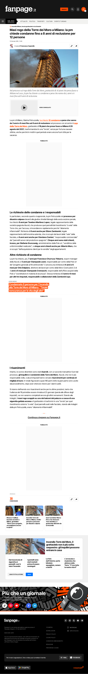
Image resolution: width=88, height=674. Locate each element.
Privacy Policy (51, 634)
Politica (32, 21)
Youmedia (49, 627)
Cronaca (12, 494)
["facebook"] (28, 605)
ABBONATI (64, 9)
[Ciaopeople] (78, 668)
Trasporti (40, 21)
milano (11, 21)
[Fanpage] (11, 620)
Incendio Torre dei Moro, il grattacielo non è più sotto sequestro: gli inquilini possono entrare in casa (63, 546)
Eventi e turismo (60, 21)
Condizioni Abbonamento (54, 641)
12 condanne (54, 120)
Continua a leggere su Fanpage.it (44, 417)
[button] (76, 46)
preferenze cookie (52, 648)
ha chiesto (44, 120)
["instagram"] (10, 605)
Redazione (49, 644)
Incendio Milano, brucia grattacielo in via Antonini (26, 26)
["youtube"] (16, 605)
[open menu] (2, 21)
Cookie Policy (50, 637)
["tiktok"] (4, 605)
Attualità (23, 21)
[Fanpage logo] (18, 9)
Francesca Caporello (27, 46)
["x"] (22, 605)
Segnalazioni (50, 631)
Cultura (49, 21)
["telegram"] (34, 605)
